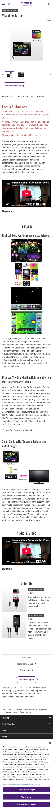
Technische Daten (25, 663)
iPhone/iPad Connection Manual (17, 430)
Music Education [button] (8, 724)
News (4, 730)
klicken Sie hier (37, 777)
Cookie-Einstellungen (26, 789)
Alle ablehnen (26, 797)
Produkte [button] (5, 717)
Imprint (6, 784)
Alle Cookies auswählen (26, 804)
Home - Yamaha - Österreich (12, 709)
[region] (26, 774)
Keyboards (43, 709)
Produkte (8, 712)
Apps (15, 712)
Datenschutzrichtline (18, 784)
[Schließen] (50, 743)
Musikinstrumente (30, 709)
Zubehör (41, 96)
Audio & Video (23, 96)
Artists (4, 736)
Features (6, 96)
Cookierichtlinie (33, 784)
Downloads (25, 670)
